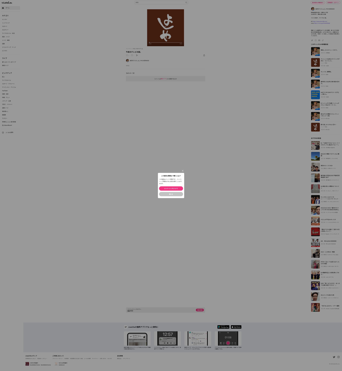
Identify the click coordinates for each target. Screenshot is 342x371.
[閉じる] (183, 171)
